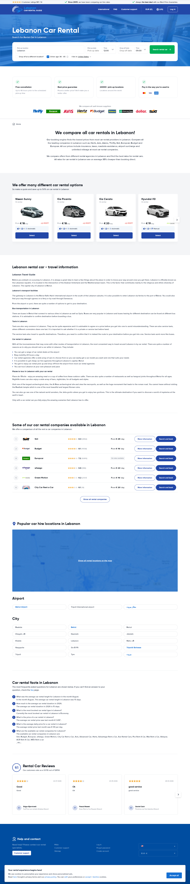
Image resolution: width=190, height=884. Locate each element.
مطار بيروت (131, 607)
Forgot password (103, 848)
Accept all (174, 875)
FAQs (56, 845)
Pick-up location (22, 48)
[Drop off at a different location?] (16, 56)
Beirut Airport (21, 607)
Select (32, 235)
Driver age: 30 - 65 (57, 57)
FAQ (115, 9)
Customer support (129, 9)
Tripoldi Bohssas (134, 647)
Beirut (73, 627)
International (103, 9)
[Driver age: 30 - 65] (48, 56)
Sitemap (57, 851)
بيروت (129, 654)
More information (145, 439)
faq (32, 690)
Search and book (166, 439)
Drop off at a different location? (31, 57)
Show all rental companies (95, 499)
